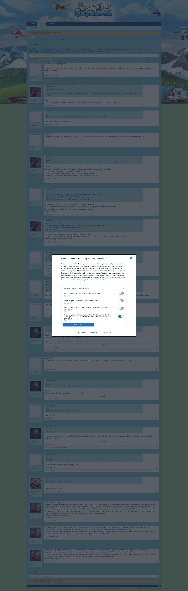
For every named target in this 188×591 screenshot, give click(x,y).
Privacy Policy (106, 332)
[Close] (132, 259)
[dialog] (94, 295)
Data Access (94, 332)
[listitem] (94, 288)
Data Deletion (81, 332)
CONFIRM (78, 324)
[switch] (121, 293)
